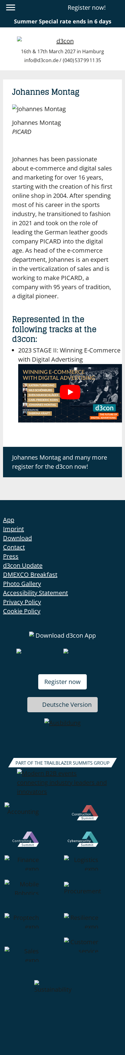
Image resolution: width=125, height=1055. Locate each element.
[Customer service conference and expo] (92, 959)
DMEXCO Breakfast (30, 574)
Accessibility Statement (35, 593)
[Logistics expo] (92, 867)
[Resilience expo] (92, 925)
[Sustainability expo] (62, 994)
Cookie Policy (21, 611)
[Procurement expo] (92, 896)
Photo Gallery (22, 584)
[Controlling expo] (32, 843)
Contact (14, 547)
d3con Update (22, 565)
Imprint (13, 529)
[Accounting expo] (32, 817)
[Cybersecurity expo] (92, 843)
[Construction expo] (92, 817)
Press (11, 556)
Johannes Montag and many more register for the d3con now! (59, 462)
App (8, 520)
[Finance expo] (32, 867)
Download (17, 538)
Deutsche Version (67, 704)
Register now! (87, 7)
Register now (62, 682)
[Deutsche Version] (116, 7)
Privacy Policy (22, 602)
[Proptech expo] (32, 925)
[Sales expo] (32, 959)
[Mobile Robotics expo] (32, 896)
